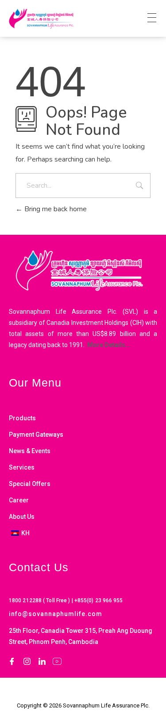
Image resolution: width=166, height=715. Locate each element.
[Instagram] (27, 661)
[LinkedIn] (42, 661)
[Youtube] (57, 661)
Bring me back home (55, 209)
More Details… (108, 344)
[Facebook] (12, 661)
